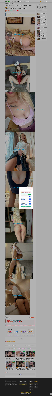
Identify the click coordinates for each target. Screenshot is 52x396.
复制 (30, 196)
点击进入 (30, 194)
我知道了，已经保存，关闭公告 (26, 206)
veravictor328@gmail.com (24, 204)
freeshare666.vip (23, 199)
